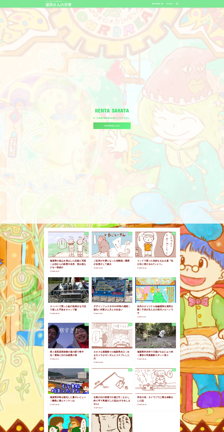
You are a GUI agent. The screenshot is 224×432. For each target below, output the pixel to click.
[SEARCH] (177, 4)
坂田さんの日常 (59, 5)
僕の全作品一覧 (157, 4)
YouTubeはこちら (112, 126)
